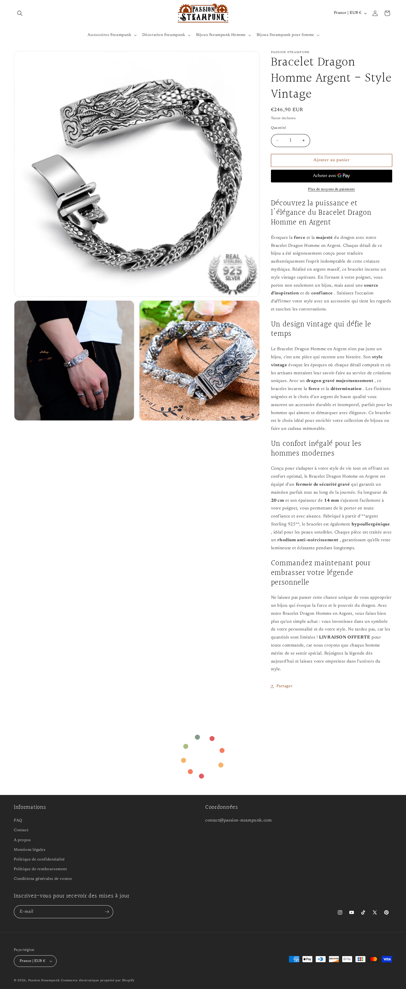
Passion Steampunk (44, 980)
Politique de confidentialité (39, 860)
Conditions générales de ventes (43, 879)
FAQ (18, 821)
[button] (20, 13)
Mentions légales (30, 850)
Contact (21, 831)
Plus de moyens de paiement (331, 189)
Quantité (278, 128)
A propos (22, 840)
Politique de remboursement (40, 869)
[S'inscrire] (107, 911)
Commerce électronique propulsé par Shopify (97, 980)
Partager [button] (284, 686)
